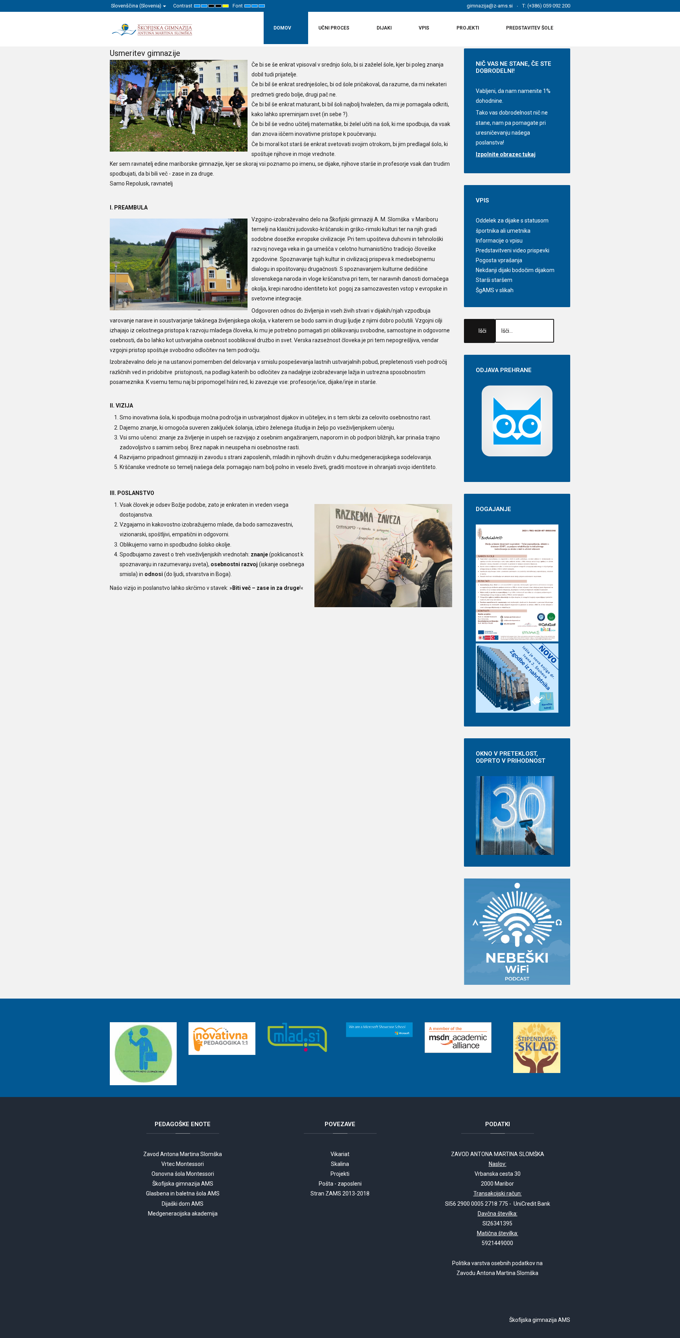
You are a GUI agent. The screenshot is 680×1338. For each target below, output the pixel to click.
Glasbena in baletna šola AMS (183, 1193)
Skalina (340, 1164)
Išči (482, 331)
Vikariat (340, 1154)
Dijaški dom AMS (182, 1204)
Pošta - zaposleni (340, 1183)
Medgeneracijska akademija (183, 1213)
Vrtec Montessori (182, 1164)
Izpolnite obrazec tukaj (506, 154)
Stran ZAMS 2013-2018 (340, 1193)
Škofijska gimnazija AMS (182, 1183)
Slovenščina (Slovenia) (137, 6)
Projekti (340, 1174)
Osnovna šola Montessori (183, 1174)
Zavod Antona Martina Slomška (182, 1154)
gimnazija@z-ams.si (490, 6)
